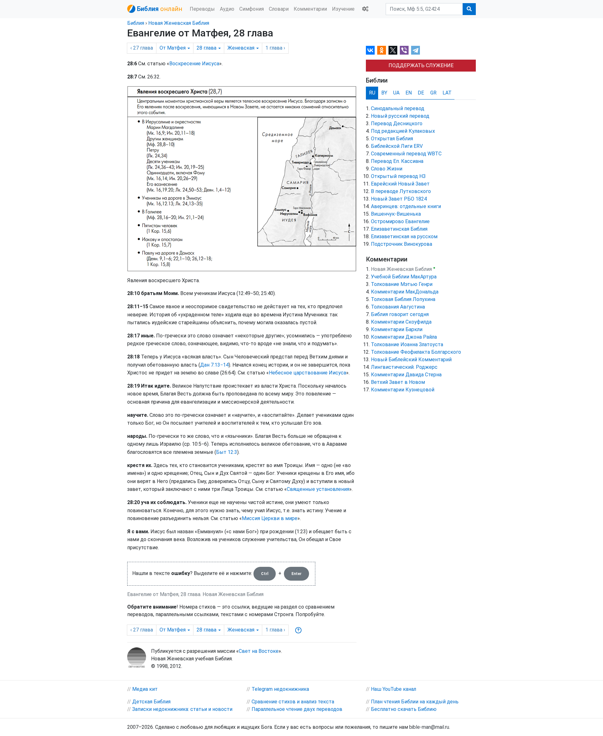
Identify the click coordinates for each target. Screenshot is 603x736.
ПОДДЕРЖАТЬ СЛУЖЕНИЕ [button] (421, 65)
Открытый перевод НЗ (398, 176)
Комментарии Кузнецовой (402, 390)
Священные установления (318, 489)
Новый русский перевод (400, 116)
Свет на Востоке (259, 651)
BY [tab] (384, 93)
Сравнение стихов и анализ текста (293, 702)
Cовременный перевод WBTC (406, 154)
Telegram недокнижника (280, 689)
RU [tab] (372, 93)
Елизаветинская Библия (399, 229)
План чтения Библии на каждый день (415, 702)
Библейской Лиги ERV (397, 146)
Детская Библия (151, 702)
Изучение (343, 9)
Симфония (251, 9)
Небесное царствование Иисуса (307, 373)
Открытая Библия (392, 139)
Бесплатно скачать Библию (404, 709)
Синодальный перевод (397, 108)
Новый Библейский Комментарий (411, 360)
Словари (279, 9)
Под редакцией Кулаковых (403, 131)
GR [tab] (433, 93)
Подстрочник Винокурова (401, 244)
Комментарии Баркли (396, 329)
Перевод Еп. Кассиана (397, 161)
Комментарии (310, 9)
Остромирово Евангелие (400, 221)
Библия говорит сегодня (400, 314)
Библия (135, 23)
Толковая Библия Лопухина (403, 299)
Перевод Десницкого (396, 123)
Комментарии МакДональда (404, 292)
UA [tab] (396, 93)
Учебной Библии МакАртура (404, 277)
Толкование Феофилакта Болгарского (416, 352)
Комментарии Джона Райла (404, 337)
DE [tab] (421, 93)
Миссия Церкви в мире (269, 518)
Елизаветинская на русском (404, 236)
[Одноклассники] (381, 50)
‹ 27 (141, 48)
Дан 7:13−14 (214, 365)
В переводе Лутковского (401, 191)
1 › (275, 48)
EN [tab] (408, 93)
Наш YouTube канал (393, 689)
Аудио (227, 9)
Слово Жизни (386, 169)
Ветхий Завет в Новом (398, 382)
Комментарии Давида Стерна (406, 375)
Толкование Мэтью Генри (401, 284)
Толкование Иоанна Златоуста (407, 344)
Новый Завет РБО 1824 (399, 199)
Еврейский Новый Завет (400, 184)
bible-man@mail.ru (429, 727)
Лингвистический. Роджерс (404, 367)
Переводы (202, 9)
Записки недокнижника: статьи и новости (182, 709)
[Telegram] (415, 50)
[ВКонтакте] (370, 50)
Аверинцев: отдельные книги (406, 206)
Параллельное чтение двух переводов (297, 709)
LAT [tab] (447, 93)
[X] (392, 50)
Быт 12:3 (226, 452)
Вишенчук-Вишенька (396, 214)
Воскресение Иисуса (194, 64)
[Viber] (404, 50)
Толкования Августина (398, 307)
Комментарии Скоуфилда (401, 322)
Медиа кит (145, 689)
